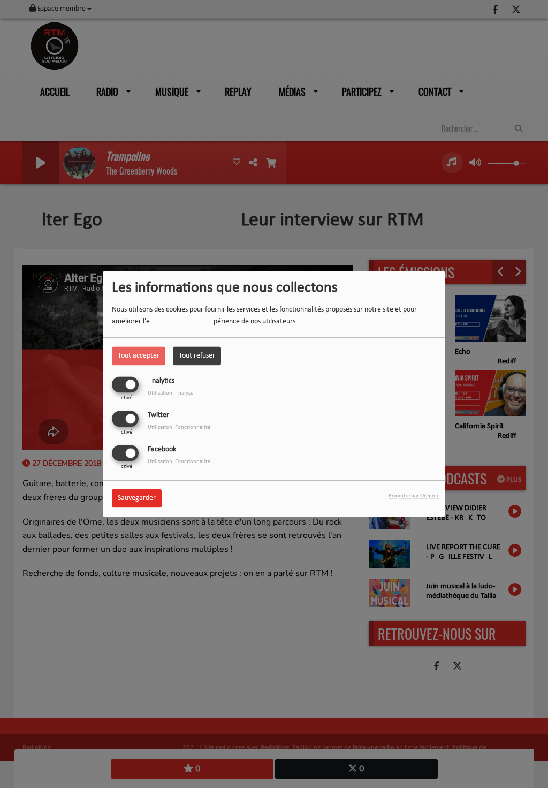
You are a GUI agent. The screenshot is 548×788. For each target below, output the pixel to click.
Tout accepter (138, 356)
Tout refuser (197, 356)
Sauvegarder (137, 499)
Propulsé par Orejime (414, 496)
